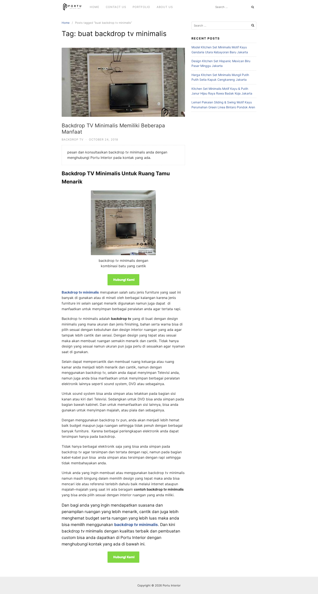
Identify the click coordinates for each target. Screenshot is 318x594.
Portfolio (141, 7)
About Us (165, 7)
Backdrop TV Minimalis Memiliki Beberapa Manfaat (113, 128)
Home (94, 7)
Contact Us (116, 7)
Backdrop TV (73, 139)
